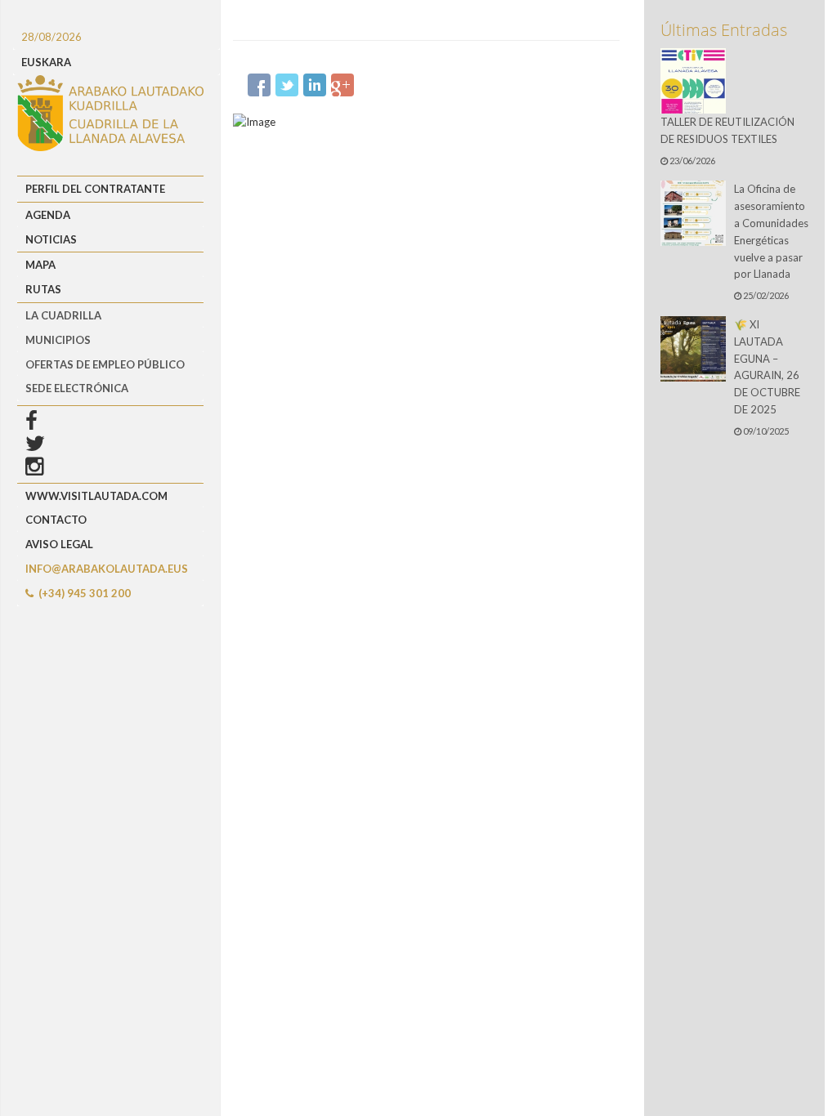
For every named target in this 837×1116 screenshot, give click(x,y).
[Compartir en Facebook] (259, 85)
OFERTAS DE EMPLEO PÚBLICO (105, 364)
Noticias (51, 239)
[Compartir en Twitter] (286, 85)
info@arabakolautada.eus (106, 568)
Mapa (40, 264)
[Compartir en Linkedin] (314, 85)
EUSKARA (46, 62)
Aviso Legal (59, 544)
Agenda (47, 214)
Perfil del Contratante (95, 188)
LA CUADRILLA (63, 315)
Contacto (56, 519)
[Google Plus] (342, 85)
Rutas (43, 289)
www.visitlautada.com (96, 495)
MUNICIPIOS (58, 339)
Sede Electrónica (76, 388)
